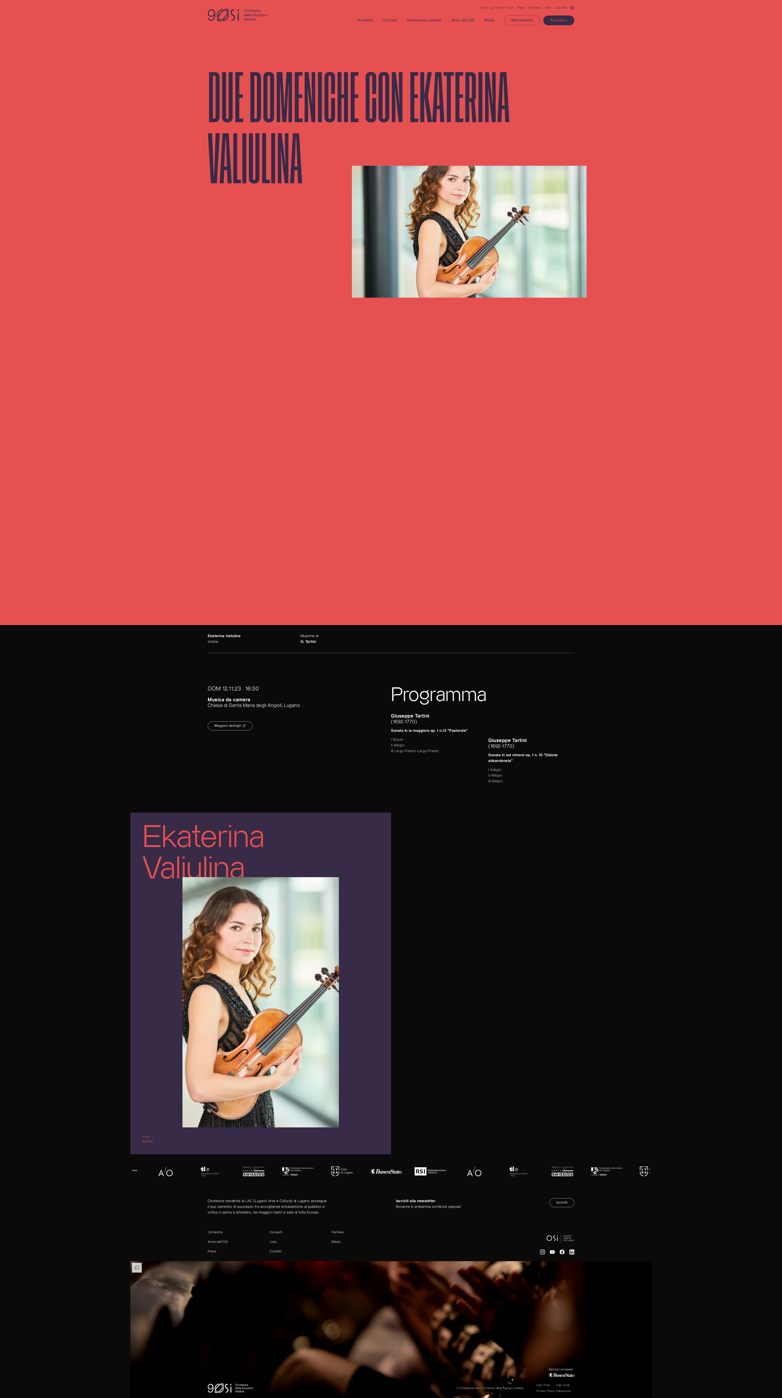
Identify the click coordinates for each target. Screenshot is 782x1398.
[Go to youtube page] (552, 1253)
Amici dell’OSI (218, 1241)
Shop (484, 7)
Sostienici (559, 20)
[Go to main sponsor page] (561, 1375)
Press (521, 7)
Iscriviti (562, 1202)
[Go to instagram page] (542, 1253)
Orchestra (215, 1232)
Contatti (561, 7)
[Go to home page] (230, 1388)
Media (336, 1241)
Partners (535, 7)
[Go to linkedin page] (571, 1253)
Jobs (548, 7)
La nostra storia (502, 7)
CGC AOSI (563, 1385)
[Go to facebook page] (562, 1253)
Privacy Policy (545, 1391)
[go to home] (233, 15)
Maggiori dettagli (227, 725)
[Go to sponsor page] (168, 1171)
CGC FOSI (543, 1385)
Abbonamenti (522, 20)
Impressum (563, 1391)
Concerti (276, 1232)
